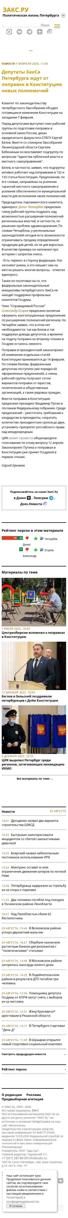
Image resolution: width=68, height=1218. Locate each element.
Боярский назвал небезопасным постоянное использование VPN (30, 855)
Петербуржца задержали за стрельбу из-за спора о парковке (34, 888)
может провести (21, 438)
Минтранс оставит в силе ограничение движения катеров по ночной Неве (34, 871)
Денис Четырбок (31, 207)
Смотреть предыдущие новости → (34, 1054)
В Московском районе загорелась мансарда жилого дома (32, 963)
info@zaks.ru (37, 1158)
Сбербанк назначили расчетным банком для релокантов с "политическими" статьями (31, 946)
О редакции (12, 1095)
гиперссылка (40, 1121)
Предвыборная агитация (22, 1099)
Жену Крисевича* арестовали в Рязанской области (28, 1013)
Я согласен (15, 1206)
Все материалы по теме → (35, 778)
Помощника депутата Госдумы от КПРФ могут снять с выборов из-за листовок (32, 997)
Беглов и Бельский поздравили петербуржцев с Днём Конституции (30, 698)
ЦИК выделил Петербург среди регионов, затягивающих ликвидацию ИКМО (33, 764)
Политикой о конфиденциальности (22, 1199)
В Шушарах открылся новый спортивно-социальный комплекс (32, 1042)
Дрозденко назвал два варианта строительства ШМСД (30, 823)
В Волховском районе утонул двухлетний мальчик (31, 930)
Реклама (33, 1095)
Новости (8, 63)
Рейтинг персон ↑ (34, 1069)
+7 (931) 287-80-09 (15, 1158)
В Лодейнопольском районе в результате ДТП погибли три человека (30, 979)
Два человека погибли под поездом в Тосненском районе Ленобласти (33, 902)
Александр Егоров (15, 311)
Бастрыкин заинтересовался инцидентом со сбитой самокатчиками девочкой (31, 839)
